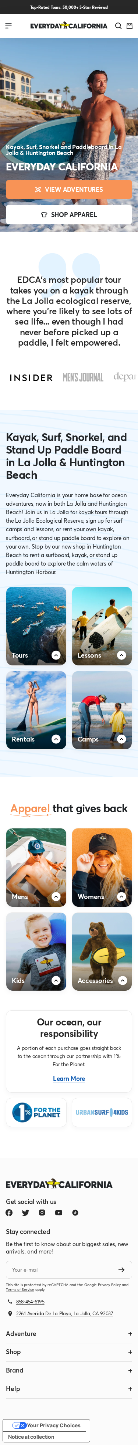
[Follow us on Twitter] (25, 1212)
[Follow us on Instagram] (42, 1212)
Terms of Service (20, 1289)
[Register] (121, 1269)
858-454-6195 (30, 1301)
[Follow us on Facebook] (9, 1212)
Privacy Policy (109, 1284)
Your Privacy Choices (54, 1425)
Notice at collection (31, 1437)
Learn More (69, 1078)
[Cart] (129, 26)
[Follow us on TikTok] (75, 1212)
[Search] (118, 26)
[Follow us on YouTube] (58, 1212)
